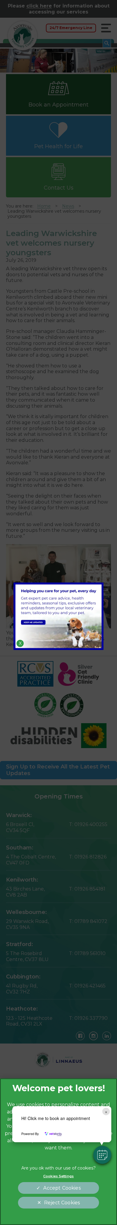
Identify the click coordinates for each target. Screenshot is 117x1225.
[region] (58, 1151)
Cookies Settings (58, 1176)
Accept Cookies (61, 1188)
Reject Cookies (62, 1203)
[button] (102, 1155)
